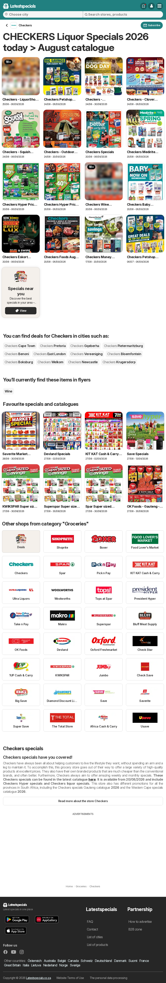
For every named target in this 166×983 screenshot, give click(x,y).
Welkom (50, 362)
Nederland (50, 965)
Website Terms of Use (70, 978)
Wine (8, 391)
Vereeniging (86, 354)
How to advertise (140, 922)
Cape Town (20, 346)
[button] (151, 6)
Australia (49, 961)
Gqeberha (84, 346)
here (92, 779)
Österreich (35, 961)
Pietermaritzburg (123, 346)
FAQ (90, 922)
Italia (26, 965)
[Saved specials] (143, 6)
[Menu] (159, 6)
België (61, 961)
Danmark (120, 961)
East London (50, 354)
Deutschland (103, 961)
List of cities (95, 937)
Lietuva (36, 965)
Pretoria (53, 346)
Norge (63, 965)
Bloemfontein (124, 354)
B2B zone (135, 929)
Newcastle (83, 362)
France (144, 961)
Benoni (17, 354)
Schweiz (87, 961)
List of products (97, 945)
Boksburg (19, 362)
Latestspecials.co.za (38, 978)
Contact (92, 929)
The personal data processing (108, 978)
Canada (73, 961)
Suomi (132, 961)
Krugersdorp (119, 362)
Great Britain (12, 965)
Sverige (75, 965)
